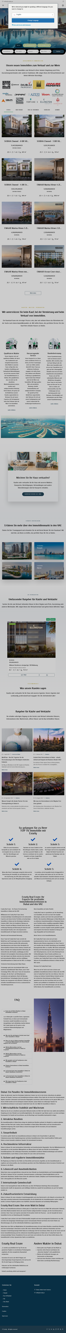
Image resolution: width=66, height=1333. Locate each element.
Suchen (58, 51)
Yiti (4, 1299)
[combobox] (8, 51)
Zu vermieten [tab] (44, 45)
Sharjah (5, 1293)
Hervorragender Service (33, 354)
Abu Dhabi (6, 1301)
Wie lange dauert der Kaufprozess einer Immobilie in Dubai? (16, 1081)
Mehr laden (33, 293)
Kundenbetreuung (54, 353)
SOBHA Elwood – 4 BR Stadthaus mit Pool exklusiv (26, 185)
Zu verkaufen (26, 117)
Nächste (53, 619)
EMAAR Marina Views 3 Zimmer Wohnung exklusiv (26, 228)
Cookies (4, 1311)
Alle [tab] (18, 45)
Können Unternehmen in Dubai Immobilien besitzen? (17, 1066)
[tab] (8, 110)
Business (47, 754)
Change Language (33, 20)
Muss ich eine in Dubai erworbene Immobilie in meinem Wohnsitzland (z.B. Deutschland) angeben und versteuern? (17, 1042)
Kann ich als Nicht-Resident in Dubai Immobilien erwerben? (15, 1011)
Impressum (5, 1316)
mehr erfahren (11, 410)
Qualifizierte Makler (11, 353)
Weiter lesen (4, 769)
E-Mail (32, 675)
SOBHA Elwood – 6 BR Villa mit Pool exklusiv (24, 141)
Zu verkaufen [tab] (30, 45)
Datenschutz (5, 1306)
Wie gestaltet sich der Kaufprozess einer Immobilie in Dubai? (16, 1060)
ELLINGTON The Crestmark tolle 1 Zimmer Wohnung (24, 665)
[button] (17, 1011)
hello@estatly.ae (40, 1293)
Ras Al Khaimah (7, 1296)
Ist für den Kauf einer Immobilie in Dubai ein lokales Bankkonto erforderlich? (18, 1071)
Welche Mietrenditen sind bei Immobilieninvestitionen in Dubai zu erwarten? (14, 1048)
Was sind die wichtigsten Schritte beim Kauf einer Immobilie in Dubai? (17, 1036)
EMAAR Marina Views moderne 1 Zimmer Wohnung (27, 272)
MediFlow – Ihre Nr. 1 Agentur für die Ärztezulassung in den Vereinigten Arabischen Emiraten (15, 760)
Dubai (4, 1290)
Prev (48, 619)
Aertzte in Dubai (16, 754)
